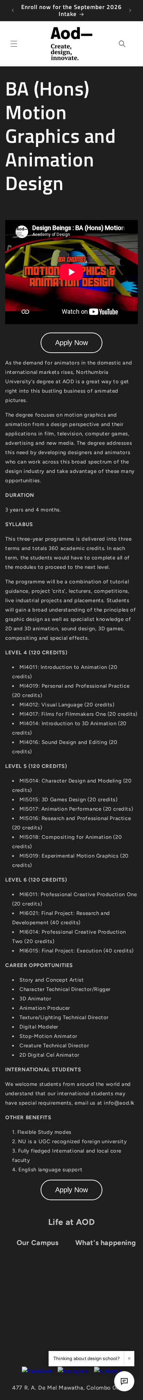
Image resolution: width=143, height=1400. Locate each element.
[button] (14, 43)
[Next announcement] (130, 10)
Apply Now (71, 342)
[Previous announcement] (12, 10)
